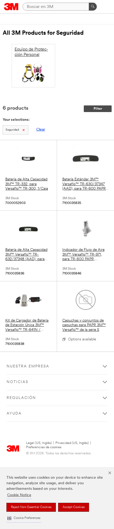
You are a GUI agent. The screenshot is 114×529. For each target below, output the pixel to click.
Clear (40, 130)
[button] (23, 518)
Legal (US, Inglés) (39, 443)
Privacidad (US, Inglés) (72, 443)
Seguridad (12, 129)
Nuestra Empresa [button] (28, 366)
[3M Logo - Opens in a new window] (11, 7)
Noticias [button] (17, 382)
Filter (98, 108)
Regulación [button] (21, 398)
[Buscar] (93, 7)
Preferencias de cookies (44, 447)
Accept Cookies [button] (74, 507)
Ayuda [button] (14, 414)
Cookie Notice (19, 495)
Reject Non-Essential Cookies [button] (31, 507)
